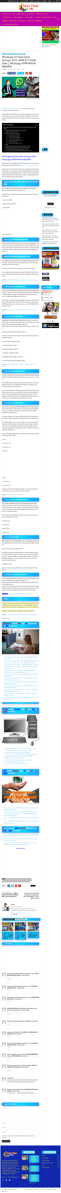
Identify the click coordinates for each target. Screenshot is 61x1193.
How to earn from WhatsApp (25, 878)
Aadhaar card (40, 13)
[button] (58, 19)
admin (4, 69)
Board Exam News (18, 17)
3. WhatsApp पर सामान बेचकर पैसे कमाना (14, 137)
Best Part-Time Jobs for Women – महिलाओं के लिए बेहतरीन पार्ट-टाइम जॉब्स (22, 664)
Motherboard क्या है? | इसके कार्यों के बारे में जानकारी (16, 763)
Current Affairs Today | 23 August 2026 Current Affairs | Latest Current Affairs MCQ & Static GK (50, 219)
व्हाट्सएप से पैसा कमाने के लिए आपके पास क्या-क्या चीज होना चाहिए (16, 130)
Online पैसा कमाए (30, 20)
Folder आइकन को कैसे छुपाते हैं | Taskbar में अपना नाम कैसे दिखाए (19, 756)
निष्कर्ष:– (7, 144)
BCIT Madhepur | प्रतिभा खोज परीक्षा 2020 (14, 762)
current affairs (20, 13)
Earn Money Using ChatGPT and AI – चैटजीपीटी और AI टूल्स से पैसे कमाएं (21, 661)
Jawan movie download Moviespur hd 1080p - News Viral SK (22, 1021)
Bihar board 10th (45, 1160)
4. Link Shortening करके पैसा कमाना (14, 139)
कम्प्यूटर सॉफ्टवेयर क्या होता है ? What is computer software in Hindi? (20, 748)
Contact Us (32, 1)
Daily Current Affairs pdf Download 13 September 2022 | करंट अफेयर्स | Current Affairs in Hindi (31, 895)
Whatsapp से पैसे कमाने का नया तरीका (12, 131)
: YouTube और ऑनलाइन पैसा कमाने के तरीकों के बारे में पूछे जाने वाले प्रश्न (22, 614)
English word (28, 17)
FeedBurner (53, 207)
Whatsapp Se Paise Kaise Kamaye (24, 880)
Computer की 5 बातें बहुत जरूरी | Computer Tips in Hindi (18, 750)
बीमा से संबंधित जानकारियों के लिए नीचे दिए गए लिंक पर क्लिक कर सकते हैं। (17, 149)
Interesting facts (7, 17)
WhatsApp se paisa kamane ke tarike (9, 880)
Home (4, 13)
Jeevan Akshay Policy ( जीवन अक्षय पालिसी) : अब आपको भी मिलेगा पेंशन (20, 811)
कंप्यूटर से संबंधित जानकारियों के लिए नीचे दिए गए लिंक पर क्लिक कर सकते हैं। (18, 147)
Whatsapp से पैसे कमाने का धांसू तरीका (24, 881)
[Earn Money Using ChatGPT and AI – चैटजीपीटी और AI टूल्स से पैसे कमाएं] (20, 926)
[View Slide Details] (50, 310)
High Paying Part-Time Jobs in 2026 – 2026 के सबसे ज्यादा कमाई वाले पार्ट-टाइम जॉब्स (8, 935)
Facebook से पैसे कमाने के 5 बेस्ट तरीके (14, 494)
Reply (8, 982)
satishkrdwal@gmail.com (13, 1177)
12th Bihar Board (46, 1167)
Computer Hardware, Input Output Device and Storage (18, 760)
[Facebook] (54, 1)
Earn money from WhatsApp (11, 878)
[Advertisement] (21, 38)
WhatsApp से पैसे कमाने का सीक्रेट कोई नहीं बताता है (21, 594)
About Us (38, 1)
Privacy (50, 1)
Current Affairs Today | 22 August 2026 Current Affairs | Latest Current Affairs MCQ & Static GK (50, 231)
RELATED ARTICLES (9, 919)
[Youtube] (59, 1)
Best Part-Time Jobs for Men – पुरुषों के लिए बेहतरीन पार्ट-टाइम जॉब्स (20, 662)
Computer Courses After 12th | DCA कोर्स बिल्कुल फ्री (17, 752)
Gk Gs (46, 13)
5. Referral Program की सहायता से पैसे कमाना (15, 140)
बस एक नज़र (9, 13)
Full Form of (37, 17)
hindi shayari (21, 20)
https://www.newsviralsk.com (16, 906)
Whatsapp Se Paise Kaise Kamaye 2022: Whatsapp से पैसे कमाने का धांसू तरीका (20, 128)
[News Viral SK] (30, 7)
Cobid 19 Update (13, 20)
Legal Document (24, 1)
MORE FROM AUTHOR (21, 919)
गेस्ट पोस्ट (54, 17)
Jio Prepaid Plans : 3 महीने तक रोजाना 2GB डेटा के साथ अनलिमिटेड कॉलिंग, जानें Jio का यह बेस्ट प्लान (10, 894)
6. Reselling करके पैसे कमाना (12, 141)
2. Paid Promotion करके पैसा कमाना (14, 136)
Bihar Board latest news (47, 1162)
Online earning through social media (12, 51)
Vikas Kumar (10, 1078)
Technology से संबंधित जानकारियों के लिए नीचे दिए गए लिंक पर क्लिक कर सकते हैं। (19, 150)
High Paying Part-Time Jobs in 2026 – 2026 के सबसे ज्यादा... (34, 1168)
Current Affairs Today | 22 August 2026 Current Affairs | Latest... (34, 1178)
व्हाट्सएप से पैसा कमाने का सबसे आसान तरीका (13, 133)
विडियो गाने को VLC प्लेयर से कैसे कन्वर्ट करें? (14, 758)
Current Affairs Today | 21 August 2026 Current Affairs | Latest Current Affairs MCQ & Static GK (50, 237)
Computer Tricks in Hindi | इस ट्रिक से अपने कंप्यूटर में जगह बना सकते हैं (21, 754)
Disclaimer (44, 1)
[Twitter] (57, 1)
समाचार (14, 13)
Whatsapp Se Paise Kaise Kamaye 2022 (12, 108)
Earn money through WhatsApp (30, 165)
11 (24, 69)
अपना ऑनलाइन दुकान (38, 20)
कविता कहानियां (5, 20)
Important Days (30, 13)
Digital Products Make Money (10, 24)
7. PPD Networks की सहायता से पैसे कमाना (15, 143)
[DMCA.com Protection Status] (50, 279)
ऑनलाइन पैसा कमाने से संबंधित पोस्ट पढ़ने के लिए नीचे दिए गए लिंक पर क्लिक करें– (18, 146)
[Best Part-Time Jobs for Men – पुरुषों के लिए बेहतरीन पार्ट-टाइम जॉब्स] (33, 926)
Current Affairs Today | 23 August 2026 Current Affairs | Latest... (34, 1159)
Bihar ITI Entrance (47, 17)
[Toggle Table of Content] (35, 125)
